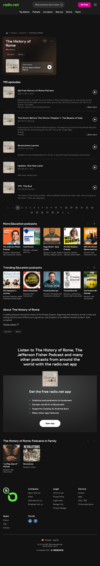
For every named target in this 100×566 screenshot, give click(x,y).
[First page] (8, 208)
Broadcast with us (35, 504)
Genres (69, 12)
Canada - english (52, 540)
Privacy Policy (58, 497)
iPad (5, 524)
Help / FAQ (82, 501)
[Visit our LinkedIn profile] (30, 521)
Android (6, 528)
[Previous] (87, 222)
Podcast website (9, 324)
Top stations (24, 12)
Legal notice (58, 501)
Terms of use (58, 493)
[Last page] (68, 213)
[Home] (7, 33)
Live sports (47, 12)
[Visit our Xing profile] (36, 521)
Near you (59, 12)
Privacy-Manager (60, 508)
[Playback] (49, 67)
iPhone (6, 520)
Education (10, 54)
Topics (78, 12)
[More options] (51, 41)
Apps (80, 497)
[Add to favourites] (45, 41)
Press (30, 497)
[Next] (94, 222)
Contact (81, 493)
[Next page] (63, 213)
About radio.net (34, 493)
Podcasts (36, 12)
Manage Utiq (58, 504)
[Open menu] (95, 4)
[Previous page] (13, 208)
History (20, 54)
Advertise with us (35, 501)
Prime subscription (85, 504)
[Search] (61, 4)
